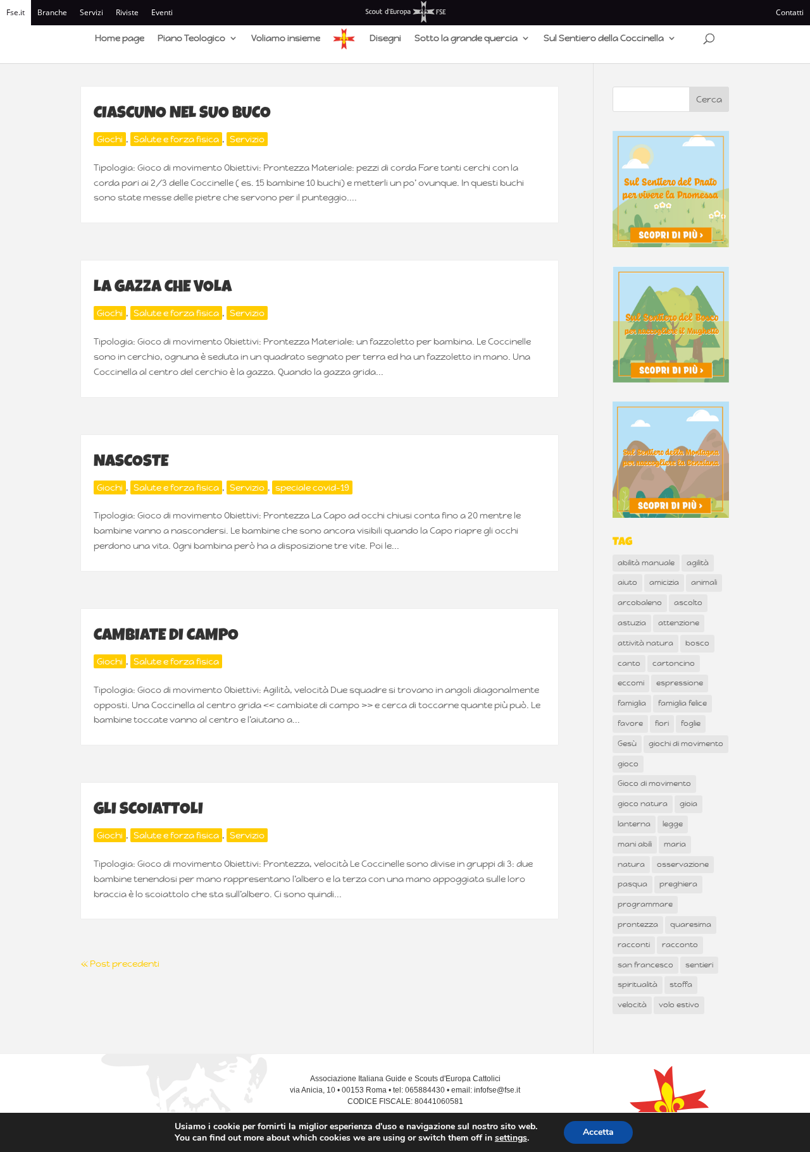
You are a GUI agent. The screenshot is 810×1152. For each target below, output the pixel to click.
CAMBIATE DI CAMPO (166, 636)
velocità (632, 1005)
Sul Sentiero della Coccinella (604, 39)
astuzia (632, 623)
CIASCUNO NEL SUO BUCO (182, 114)
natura (631, 864)
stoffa (681, 984)
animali (704, 582)
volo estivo (679, 1005)
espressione (679, 683)
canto (629, 663)
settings (511, 1138)
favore (630, 723)
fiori (662, 723)
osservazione (683, 864)
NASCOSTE (131, 463)
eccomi (631, 683)
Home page (119, 39)
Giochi (110, 139)
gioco (628, 764)
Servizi (91, 12)
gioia (688, 804)
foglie (691, 723)
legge (673, 824)
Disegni (385, 39)
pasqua (632, 884)
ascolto (688, 602)
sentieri (699, 965)
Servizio (247, 139)
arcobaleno (640, 602)
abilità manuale (646, 563)
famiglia (632, 703)
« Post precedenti (120, 963)
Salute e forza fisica (176, 139)
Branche (52, 12)
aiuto (627, 582)
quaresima (690, 924)
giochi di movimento (686, 743)
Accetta (598, 1132)
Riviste (127, 12)
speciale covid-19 (312, 487)
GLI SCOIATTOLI (148, 810)
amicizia (664, 582)
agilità (698, 563)
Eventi (162, 12)
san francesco (645, 965)
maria (675, 844)
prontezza (638, 924)
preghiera (678, 884)
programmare (645, 904)
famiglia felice (682, 703)
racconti (634, 945)
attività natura (645, 643)
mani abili (635, 844)
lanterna (634, 824)
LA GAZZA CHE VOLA (163, 288)
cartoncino (673, 663)
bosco (697, 643)
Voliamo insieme (285, 39)
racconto (680, 945)
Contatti (790, 12)
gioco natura (643, 804)
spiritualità (637, 984)
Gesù (627, 743)
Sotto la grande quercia (466, 39)
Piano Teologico (191, 39)
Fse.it (15, 12)
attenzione (678, 623)
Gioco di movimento (654, 783)
